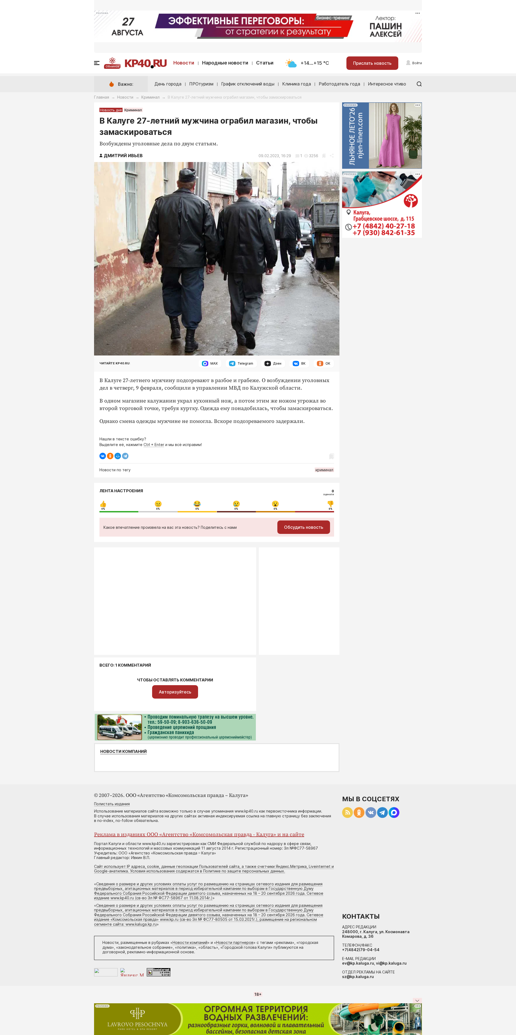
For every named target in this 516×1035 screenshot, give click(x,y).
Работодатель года (339, 84)
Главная (101, 97)
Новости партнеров (234, 942)
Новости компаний (123, 751)
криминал (324, 470)
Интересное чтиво (387, 84)
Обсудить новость (303, 527)
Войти (417, 63)
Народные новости (225, 63)
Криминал (150, 97)
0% (103, 509)
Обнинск (112, 66)
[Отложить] (324, 155)
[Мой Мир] (117, 456)
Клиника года (296, 84)
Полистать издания (112, 804)
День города (168, 84)
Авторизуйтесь (175, 692)
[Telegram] (125, 456)
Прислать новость (372, 63)
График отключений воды (247, 84)
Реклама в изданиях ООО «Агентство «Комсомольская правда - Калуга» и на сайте (199, 834)
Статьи (265, 63)
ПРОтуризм (201, 84)
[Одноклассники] (110, 456)
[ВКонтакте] (102, 456)
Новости (183, 63)
